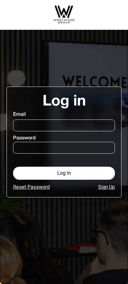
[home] (64, 15)
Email (19, 114)
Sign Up (106, 187)
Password (24, 138)
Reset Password (31, 187)
